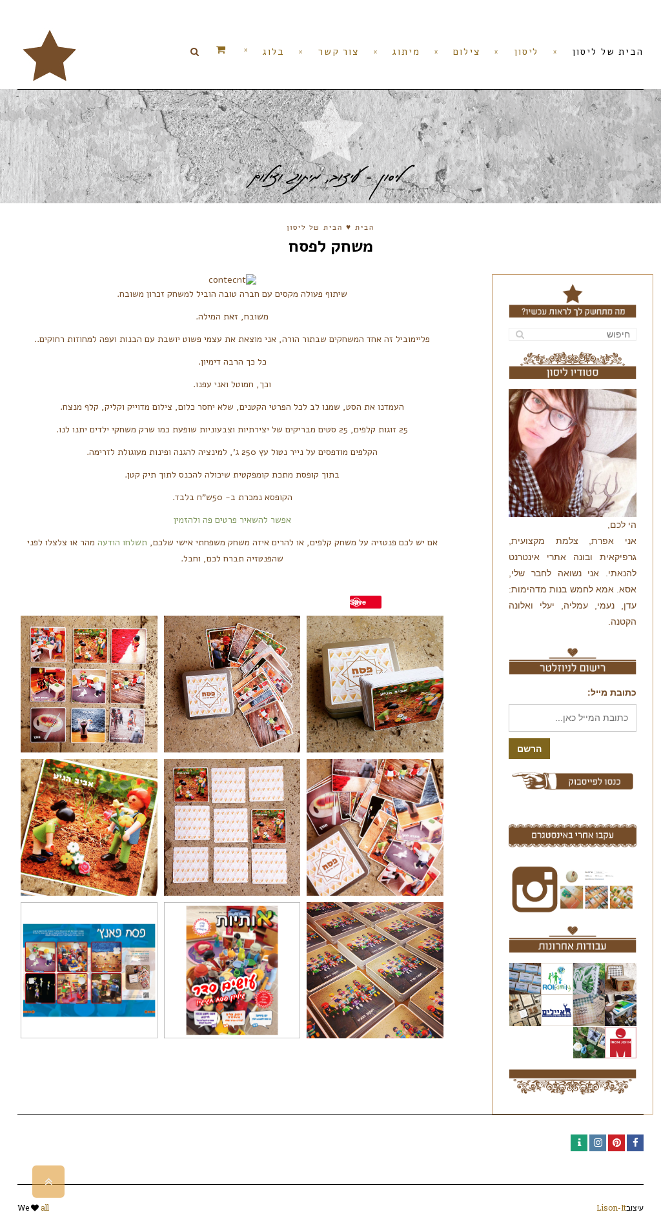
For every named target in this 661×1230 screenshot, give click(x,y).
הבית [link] (364, 228)
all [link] (45, 1207)
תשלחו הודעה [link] (122, 542)
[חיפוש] (520, 334)
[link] (49, 54)
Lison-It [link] (611, 1207)
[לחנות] (239, 50)
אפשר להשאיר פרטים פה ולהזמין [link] (232, 520)
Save (358, 602)
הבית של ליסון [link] (315, 228)
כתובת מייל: (611, 692)
